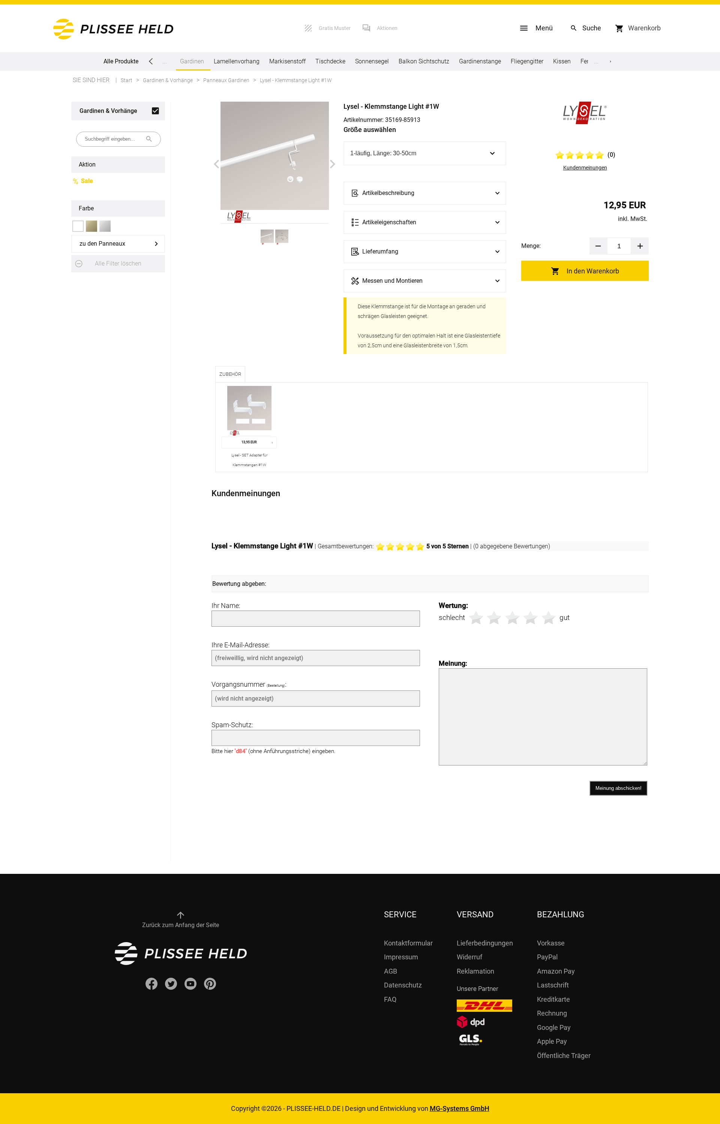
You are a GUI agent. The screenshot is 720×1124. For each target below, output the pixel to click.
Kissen (562, 61)
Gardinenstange (480, 61)
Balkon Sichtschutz (424, 61)
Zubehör (230, 374)
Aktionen (387, 28)
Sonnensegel (372, 61)
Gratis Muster (335, 28)
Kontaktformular (408, 943)
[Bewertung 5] (549, 618)
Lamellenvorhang (237, 61)
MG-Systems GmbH (459, 1108)
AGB (390, 971)
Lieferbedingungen (485, 943)
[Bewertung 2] (494, 618)
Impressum (401, 957)
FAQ (390, 999)
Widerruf (469, 957)
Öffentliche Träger (564, 1055)
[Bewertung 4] (530, 618)
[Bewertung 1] (476, 618)
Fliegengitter (527, 61)
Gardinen (192, 61)
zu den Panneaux (102, 243)
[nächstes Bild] (332, 164)
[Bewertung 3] (512, 618)
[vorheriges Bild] (216, 164)
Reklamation (475, 971)
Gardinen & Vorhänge (108, 110)
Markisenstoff (287, 61)
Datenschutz (403, 985)
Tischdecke (330, 61)
